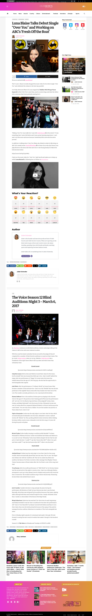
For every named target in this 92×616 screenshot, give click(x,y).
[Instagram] (83, 1)
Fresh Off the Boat (31, 145)
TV (13, 293)
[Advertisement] (74, 42)
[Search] (84, 14)
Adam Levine (54, 526)
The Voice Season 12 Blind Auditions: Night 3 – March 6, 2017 (34, 301)
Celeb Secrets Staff (79, 91)
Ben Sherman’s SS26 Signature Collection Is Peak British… (77, 88)
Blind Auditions (20, 526)
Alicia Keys (12, 526)
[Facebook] (78, 1)
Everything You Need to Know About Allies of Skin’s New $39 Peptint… (48, 603)
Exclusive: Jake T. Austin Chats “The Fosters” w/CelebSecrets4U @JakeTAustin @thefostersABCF (75, 569)
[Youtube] (81, 1)
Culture (66, 58)
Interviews (21, 19)
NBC (26, 526)
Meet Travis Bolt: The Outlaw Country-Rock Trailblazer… (76, 98)
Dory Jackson (19, 310)
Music (26, 19)
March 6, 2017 (19, 311)
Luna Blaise (28, 80)
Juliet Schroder (20, 36)
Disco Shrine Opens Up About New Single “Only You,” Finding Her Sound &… (49, 589)
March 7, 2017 (19, 37)
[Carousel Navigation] (73, 1)
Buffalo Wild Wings (14, 261)
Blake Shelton (38, 526)
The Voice (31, 526)
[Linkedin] (19, 281)
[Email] (32, 256)
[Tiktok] (85, 1)
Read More (12, 598)
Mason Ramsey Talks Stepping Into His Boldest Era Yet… (78, 79)
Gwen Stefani (46, 526)
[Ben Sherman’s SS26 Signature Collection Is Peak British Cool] (66, 89)
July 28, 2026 (76, 103)
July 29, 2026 (76, 84)
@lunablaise (44, 159)
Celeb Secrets (41, 133)
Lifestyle (15, 19)
